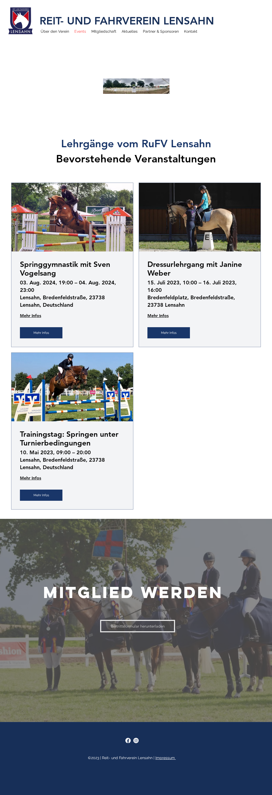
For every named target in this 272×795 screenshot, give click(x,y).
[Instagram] (136, 740)
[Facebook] (128, 740)
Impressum (165, 758)
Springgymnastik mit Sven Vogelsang (65, 269)
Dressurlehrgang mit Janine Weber (194, 269)
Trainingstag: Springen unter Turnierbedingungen (69, 439)
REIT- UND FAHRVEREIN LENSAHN (127, 20)
